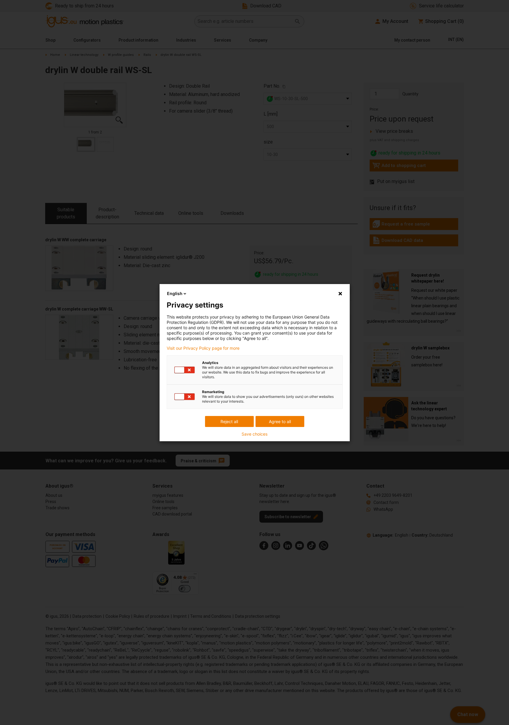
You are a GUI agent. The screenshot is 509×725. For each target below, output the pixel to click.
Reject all (229, 421)
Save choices (254, 434)
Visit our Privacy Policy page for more (203, 348)
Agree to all (280, 421)
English (174, 293)
